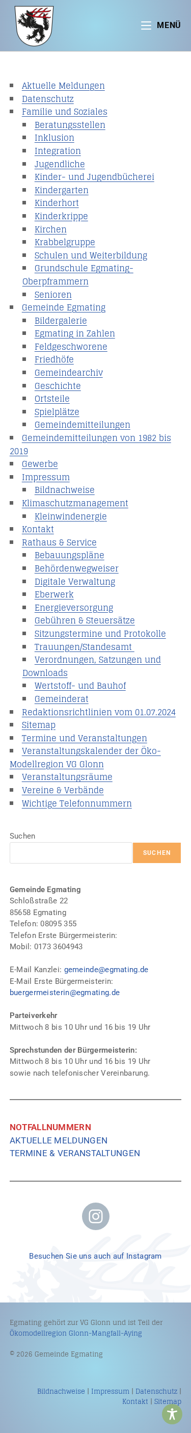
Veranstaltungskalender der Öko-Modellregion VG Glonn (85, 757)
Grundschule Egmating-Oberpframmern (77, 275)
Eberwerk (54, 594)
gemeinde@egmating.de (106, 969)
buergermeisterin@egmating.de (65, 992)
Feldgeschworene (71, 347)
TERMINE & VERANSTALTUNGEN (75, 1153)
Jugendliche (60, 164)
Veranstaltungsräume (67, 777)
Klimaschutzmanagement (75, 503)
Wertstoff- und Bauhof (80, 686)
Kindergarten (62, 190)
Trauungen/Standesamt (84, 647)
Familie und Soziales (64, 112)
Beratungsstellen (70, 125)
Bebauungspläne (69, 555)
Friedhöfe (54, 359)
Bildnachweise (65, 490)
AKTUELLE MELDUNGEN (58, 1140)
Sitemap (39, 725)
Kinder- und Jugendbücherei (94, 177)
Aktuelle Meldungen (63, 86)
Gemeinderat (62, 699)
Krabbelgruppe (65, 242)
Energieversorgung (74, 608)
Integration (58, 151)
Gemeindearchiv (69, 373)
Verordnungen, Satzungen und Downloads (91, 666)
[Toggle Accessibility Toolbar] (172, 1414)
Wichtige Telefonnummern (77, 803)
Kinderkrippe (61, 216)
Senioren (53, 295)
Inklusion (54, 138)
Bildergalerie (61, 321)
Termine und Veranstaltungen (84, 738)
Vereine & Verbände (63, 790)
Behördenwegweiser (77, 568)
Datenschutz (48, 99)
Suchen (23, 836)
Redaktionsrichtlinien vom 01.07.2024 (99, 712)
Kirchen (51, 229)
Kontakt (38, 529)
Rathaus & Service (59, 542)
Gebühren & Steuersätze (85, 620)
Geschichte (58, 386)
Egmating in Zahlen (75, 333)
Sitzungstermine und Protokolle (100, 634)
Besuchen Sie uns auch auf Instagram (95, 1256)
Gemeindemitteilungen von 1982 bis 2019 (90, 444)
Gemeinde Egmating (63, 307)
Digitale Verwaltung (75, 582)
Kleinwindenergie (71, 516)
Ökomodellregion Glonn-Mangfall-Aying (76, 1333)
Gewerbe (40, 464)
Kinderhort (57, 203)
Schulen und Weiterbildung (91, 255)
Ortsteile (52, 399)
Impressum (46, 477)
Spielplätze (57, 412)
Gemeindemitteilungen (82, 425)
